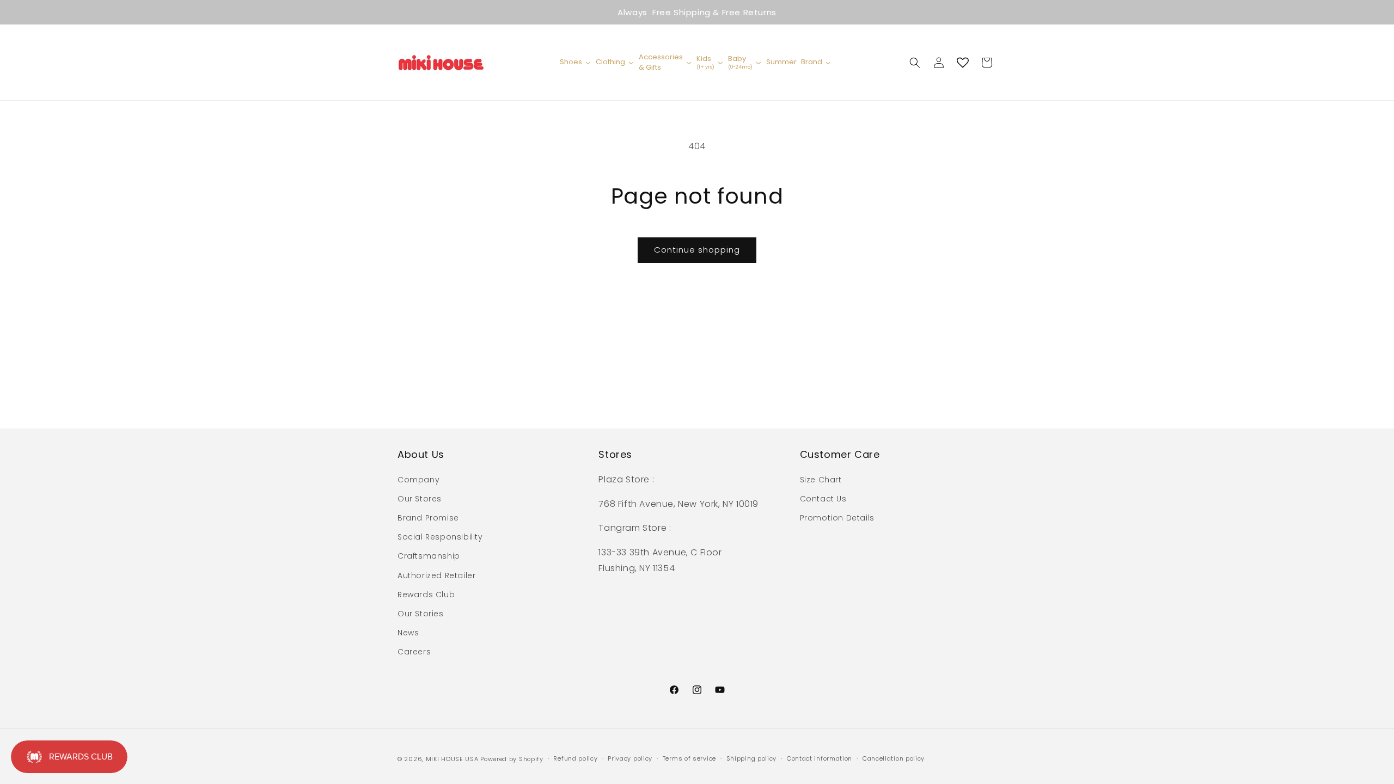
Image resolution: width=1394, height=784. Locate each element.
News (408, 632)
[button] (915, 63)
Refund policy (575, 758)
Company (418, 479)
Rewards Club (426, 594)
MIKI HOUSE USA (452, 759)
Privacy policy (630, 758)
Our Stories (421, 613)
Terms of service (689, 758)
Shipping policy (751, 758)
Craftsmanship (429, 555)
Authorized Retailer (436, 575)
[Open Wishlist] (963, 63)
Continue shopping (697, 249)
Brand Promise (428, 517)
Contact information (819, 758)
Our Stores (420, 498)
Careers (414, 651)
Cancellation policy (894, 758)
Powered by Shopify (511, 759)
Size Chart (821, 479)
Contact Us (823, 498)
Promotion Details (837, 517)
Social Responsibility (440, 536)
